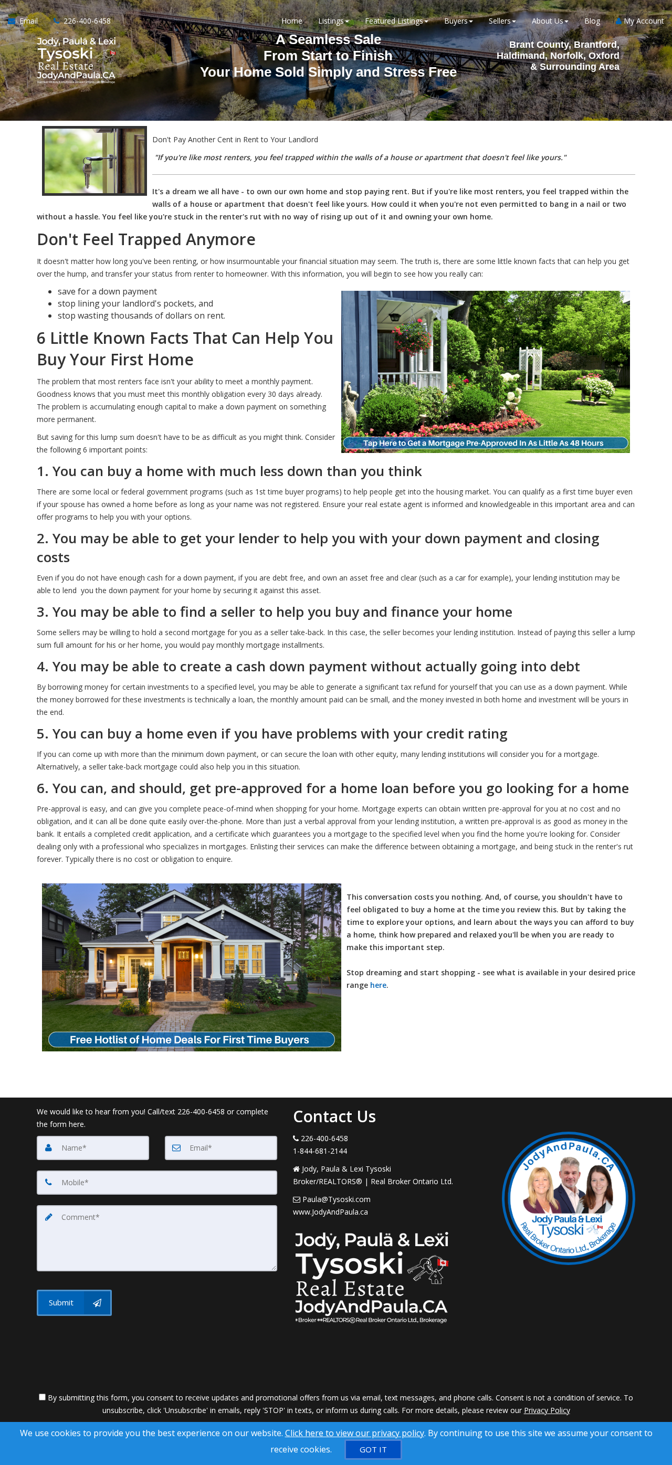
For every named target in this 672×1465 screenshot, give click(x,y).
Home (291, 21)
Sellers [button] (500, 21)
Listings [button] (331, 21)
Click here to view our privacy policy (354, 1433)
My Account (643, 21)
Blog (592, 21)
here (378, 985)
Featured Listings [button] (394, 21)
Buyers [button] (456, 21)
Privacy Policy (547, 1410)
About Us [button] (547, 21)
